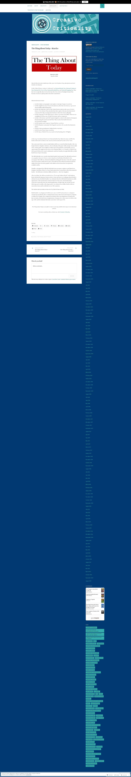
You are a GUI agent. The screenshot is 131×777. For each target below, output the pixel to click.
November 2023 (89, 201)
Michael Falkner (48, 51)
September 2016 (89, 465)
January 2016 (88, 490)
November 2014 (89, 534)
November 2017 (89, 422)
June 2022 (88, 251)
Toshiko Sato (99, 761)
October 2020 (89, 313)
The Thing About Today (44, 236)
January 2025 (88, 157)
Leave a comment (60, 51)
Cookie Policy (28, 774)
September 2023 (89, 204)
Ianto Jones (89, 686)
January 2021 (88, 303)
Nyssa (95, 705)
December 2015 (89, 493)
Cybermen (89, 655)
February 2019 (89, 375)
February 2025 (89, 154)
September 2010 (89, 577)
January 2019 (88, 378)
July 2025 (88, 145)
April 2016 (88, 481)
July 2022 (88, 247)
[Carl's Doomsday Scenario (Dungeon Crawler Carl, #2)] (102, 597)
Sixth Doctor (90, 737)
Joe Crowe (89, 691)
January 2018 (88, 416)
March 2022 (88, 260)
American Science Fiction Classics (93, 638)
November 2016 (89, 459)
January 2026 (88, 126)
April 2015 (88, 518)
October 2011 (89, 559)
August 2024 (88, 173)
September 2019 (89, 353)
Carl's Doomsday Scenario (92, 594)
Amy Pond (89, 641)
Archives (48, 10)
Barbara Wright (91, 643)
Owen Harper (90, 708)
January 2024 (88, 194)
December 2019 (89, 344)
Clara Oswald (90, 648)
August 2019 (88, 356)
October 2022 (89, 238)
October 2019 (89, 350)
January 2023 (88, 229)
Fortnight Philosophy (93, 672)
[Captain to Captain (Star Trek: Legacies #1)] (102, 602)
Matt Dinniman (89, 595)
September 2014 (89, 537)
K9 (96, 693)
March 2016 (88, 484)
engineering (90, 665)
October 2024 (89, 166)
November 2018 (89, 384)
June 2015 (88, 512)
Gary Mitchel (90, 677)
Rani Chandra (90, 713)
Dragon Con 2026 (90, 95)
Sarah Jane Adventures (93, 725)
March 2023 (88, 223)
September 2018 (89, 391)
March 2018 (88, 409)
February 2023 (89, 226)
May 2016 (88, 478)
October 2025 (89, 135)
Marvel (88, 698)
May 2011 (88, 568)
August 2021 (88, 282)
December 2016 (89, 456)
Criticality (53, 5)
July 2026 (88, 120)
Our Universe (44, 44)
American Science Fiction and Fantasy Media (93, 634)
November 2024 (89, 163)
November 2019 (89, 347)
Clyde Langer (90, 650)
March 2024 (88, 188)
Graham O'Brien (90, 679)
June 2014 (88, 546)
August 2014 (88, 540)
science (97, 729)
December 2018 (89, 381)
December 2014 (89, 531)
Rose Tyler (100, 717)
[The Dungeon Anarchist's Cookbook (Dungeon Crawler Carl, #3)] (102, 592)
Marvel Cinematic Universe (94, 701)
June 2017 (88, 437)
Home (30, 5)
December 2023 (89, 198)
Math (88, 703)
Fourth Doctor (91, 674)
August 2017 (88, 431)
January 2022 (88, 266)
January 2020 (89, 341)
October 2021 (89, 275)
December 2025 (89, 129)
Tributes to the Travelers (35, 10)
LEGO (100, 693)
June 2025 (88, 148)
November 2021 (89, 272)
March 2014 (88, 556)
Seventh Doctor (91, 734)
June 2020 (88, 325)
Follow (88, 69)
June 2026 (88, 123)
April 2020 (88, 332)
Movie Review (95, 703)
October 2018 (89, 387)
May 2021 (88, 291)
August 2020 (88, 319)
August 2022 (88, 244)
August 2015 (88, 506)
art (95, 641)
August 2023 (88, 207)
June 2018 (88, 400)
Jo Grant (96, 691)
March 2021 (88, 297)
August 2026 (88, 117)
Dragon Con (99, 657)
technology (90, 741)
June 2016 (88, 475)
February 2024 (89, 191)
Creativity (43, 5)
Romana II (99, 715)
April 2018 (88, 406)
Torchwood (89, 761)
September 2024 (89, 170)
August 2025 (88, 142)
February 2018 (89, 412)
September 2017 (89, 428)
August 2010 (88, 581)
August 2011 (88, 562)
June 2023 (88, 213)
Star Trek (99, 737)
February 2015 (89, 525)
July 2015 (88, 509)
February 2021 (89, 300)
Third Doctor (90, 756)
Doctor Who (63, 5)
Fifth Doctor (90, 667)
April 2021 (88, 294)
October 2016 (89, 462)
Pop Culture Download (93, 710)
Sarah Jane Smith (91, 727)
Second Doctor (91, 732)
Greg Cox (88, 600)
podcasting (99, 708)
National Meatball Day (53, 90)
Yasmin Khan (90, 765)
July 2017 (88, 434)
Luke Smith (89, 696)
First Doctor (90, 670)
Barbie (35, 236)
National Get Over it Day (40, 90)
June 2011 (88, 565)
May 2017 (88, 440)
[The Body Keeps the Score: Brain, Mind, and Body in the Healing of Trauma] (102, 607)
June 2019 (88, 363)
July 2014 (88, 543)
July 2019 (88, 359)
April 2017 (88, 444)
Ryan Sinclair (90, 722)
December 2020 (89, 307)
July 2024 (88, 176)
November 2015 (89, 496)
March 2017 (88, 447)
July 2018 (88, 397)
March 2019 (88, 372)
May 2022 (88, 254)
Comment (72, 276)
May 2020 (88, 328)
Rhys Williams (90, 715)
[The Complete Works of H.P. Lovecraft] (102, 613)
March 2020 (88, 335)
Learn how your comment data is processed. (63, 279)
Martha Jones (99, 696)
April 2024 (88, 185)
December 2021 (89, 269)
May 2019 (88, 366)
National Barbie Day (60, 88)
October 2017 (89, 425)
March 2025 (88, 151)
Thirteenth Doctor (92, 758)
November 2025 (89, 132)
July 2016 (88, 472)
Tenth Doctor (90, 746)
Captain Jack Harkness (92, 646)
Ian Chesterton (91, 684)
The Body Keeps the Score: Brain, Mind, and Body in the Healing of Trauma (92, 606)
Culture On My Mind (92, 653)
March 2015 (88, 521)
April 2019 (88, 369)
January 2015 (88, 528)
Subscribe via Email (91, 56)
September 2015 (89, 503)
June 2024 (88, 179)
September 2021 (89, 279)
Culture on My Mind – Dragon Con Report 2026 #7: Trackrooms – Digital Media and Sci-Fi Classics (94, 90)
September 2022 (89, 241)
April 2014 (88, 553)
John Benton (90, 693)
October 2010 (89, 574)
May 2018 (88, 403)
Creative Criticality (65, 212)
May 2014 (88, 549)
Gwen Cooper (90, 681)
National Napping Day (67, 90)
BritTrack (100, 643)
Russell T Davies (91, 720)
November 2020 (89, 310)
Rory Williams (90, 717)
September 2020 (89, 316)
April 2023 (88, 219)
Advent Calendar (91, 627)
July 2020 (88, 322)
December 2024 (89, 160)
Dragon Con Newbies (92, 660)
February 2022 (89, 263)
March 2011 (88, 571)
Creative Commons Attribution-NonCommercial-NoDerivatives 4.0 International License (95, 50)
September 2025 (89, 138)
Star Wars (89, 739)
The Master (89, 751)
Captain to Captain (90, 599)
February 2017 (89, 450)
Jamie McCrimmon (91, 689)
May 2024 (88, 182)
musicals (89, 705)
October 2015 (89, 500)
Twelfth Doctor (91, 763)
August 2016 (88, 468)
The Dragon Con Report (93, 749)
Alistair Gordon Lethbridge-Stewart (92, 630)
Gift (85, 2)
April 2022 (88, 257)
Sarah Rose (89, 729)
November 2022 (89, 235)
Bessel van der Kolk (90, 608)
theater (99, 746)
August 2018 (88, 394)
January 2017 (88, 453)
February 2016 (89, 487)
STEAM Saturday (98, 739)
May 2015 (88, 515)
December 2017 (89, 419)
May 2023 (88, 216)
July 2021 (88, 285)
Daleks (96, 655)
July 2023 (88, 210)
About (36, 5)
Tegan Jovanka (90, 744)
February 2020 (89, 338)
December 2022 (89, 232)
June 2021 (88, 288)
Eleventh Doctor (91, 662)
